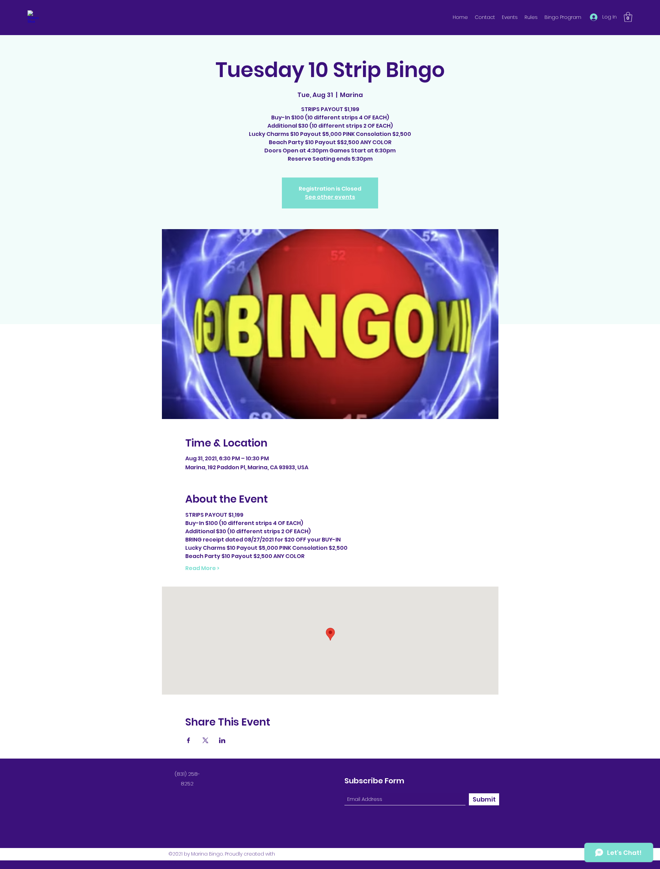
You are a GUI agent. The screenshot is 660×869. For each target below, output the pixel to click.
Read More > (202, 568)
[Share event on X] (205, 740)
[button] (628, 17)
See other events (330, 197)
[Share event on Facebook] (188, 740)
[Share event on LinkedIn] (222, 740)
